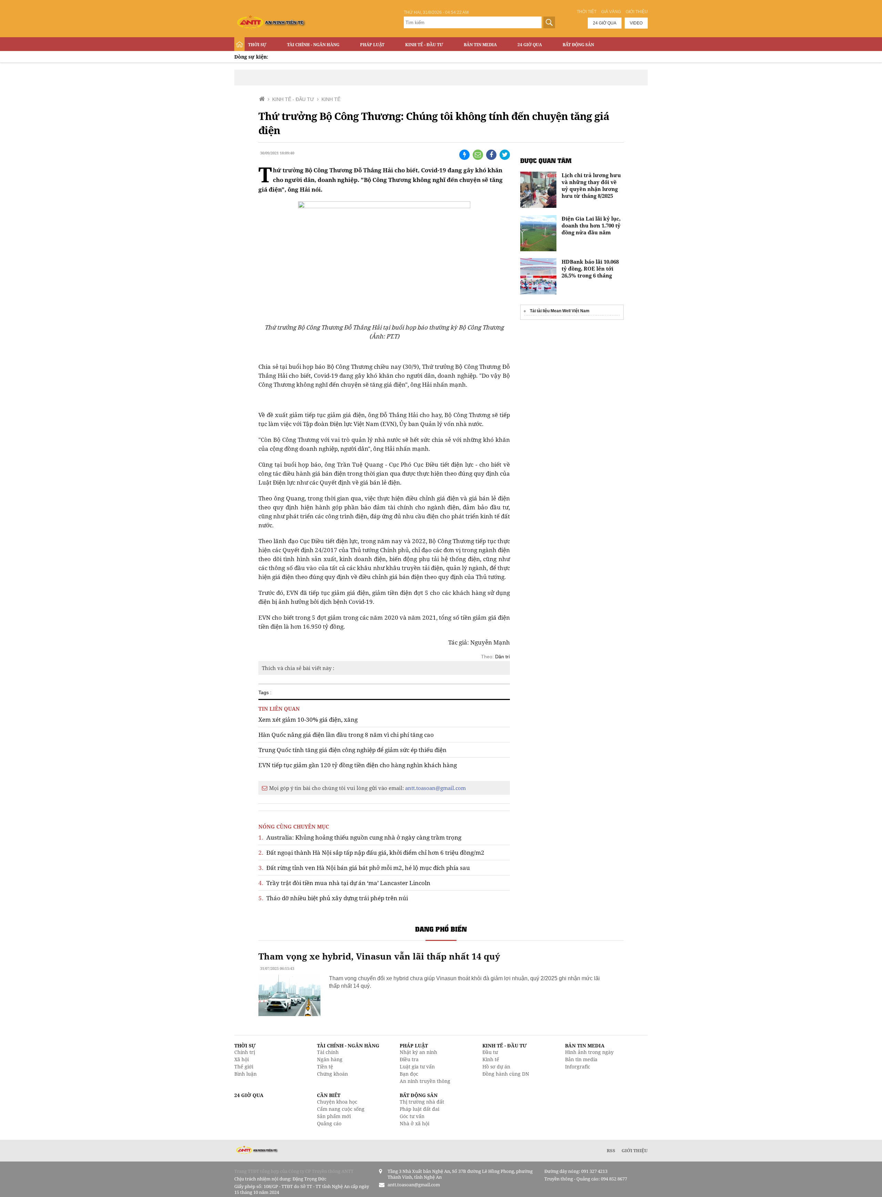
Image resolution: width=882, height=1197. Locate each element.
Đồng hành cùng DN (505, 1074)
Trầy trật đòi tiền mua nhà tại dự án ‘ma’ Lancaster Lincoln (344, 883)
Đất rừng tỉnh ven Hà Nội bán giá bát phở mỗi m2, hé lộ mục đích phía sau (364, 868)
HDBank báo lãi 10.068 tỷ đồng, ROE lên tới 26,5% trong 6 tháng (590, 268)
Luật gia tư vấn (417, 1066)
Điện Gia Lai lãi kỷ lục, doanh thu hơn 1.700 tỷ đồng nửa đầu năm (591, 225)
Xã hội (241, 1059)
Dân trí (502, 656)
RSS (611, 1150)
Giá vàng (611, 11)
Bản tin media (581, 1059)
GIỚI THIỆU (635, 1150)
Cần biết (328, 1095)
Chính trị (244, 1052)
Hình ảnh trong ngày (589, 1052)
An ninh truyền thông (425, 1081)
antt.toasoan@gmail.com (435, 787)
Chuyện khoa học (337, 1101)
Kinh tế (490, 1059)
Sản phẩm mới (334, 1116)
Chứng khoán (332, 1074)
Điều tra (409, 1059)
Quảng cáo (329, 1123)
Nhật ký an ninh (418, 1052)
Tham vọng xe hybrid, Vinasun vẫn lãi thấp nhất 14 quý (379, 956)
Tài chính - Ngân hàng (313, 45)
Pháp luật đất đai (419, 1109)
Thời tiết (586, 11)
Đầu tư (490, 1052)
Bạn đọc (409, 1074)
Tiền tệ (325, 1066)
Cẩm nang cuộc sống (341, 1109)
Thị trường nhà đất (422, 1101)
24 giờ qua (604, 23)
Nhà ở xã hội (414, 1123)
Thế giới (243, 1066)
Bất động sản (578, 45)
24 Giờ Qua (529, 45)
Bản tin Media (480, 45)
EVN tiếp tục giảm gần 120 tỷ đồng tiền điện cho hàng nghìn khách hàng (357, 765)
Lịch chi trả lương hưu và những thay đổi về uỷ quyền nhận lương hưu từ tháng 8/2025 (591, 185)
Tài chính (328, 1052)
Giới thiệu (637, 11)
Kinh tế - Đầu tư (424, 45)
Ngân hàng (329, 1059)
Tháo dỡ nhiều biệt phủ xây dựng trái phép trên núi (333, 898)
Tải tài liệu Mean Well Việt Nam (559, 310)
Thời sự (257, 45)
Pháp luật (372, 45)
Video (636, 23)
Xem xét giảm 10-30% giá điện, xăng (308, 719)
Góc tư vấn (412, 1116)
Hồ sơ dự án (496, 1066)
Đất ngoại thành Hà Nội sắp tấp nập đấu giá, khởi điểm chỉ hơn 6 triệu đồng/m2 (371, 852)
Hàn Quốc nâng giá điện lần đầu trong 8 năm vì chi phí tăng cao (346, 735)
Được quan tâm (546, 160)
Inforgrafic (577, 1066)
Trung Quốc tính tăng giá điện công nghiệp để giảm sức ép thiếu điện (352, 750)
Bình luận (245, 1074)
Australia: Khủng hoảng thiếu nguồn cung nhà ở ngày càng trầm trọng (359, 837)
